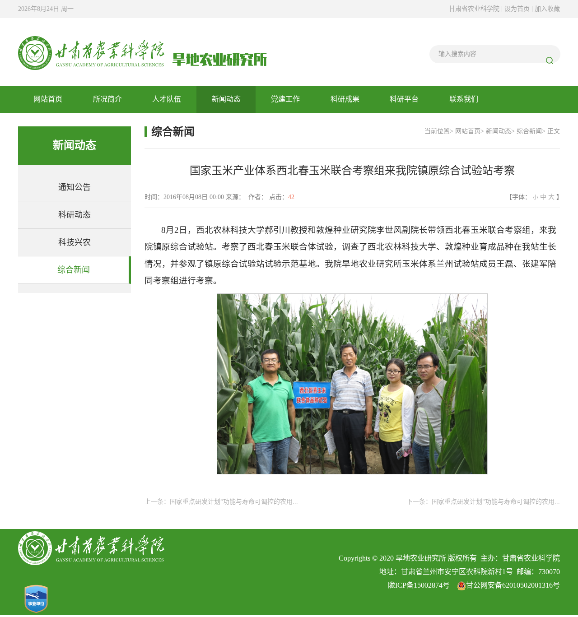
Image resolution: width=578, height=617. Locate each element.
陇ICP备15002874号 (419, 585)
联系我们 (463, 99)
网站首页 (47, 99)
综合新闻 (73, 269)
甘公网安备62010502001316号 (513, 585)
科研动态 (74, 214)
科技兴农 (74, 242)
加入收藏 (547, 8)
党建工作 (285, 99)
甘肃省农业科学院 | (476, 8)
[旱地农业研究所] (142, 51)
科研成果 (345, 99)
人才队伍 (166, 99)
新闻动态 (226, 99)
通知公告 (74, 187)
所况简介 (107, 99)
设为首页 (517, 8)
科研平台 (404, 99)
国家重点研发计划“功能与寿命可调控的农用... (234, 501)
